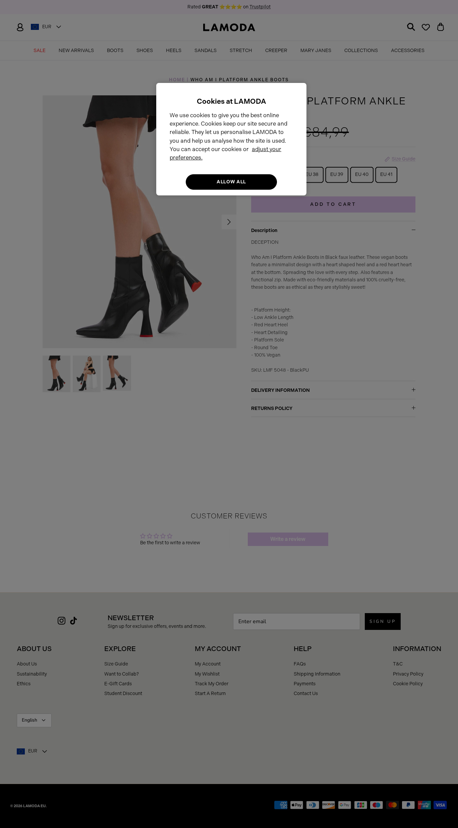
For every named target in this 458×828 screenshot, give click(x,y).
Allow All (231, 182)
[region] (231, 139)
